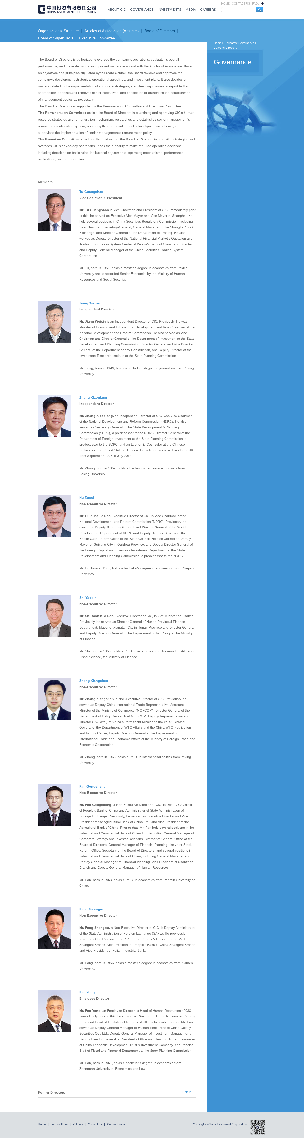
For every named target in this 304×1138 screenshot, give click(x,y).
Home (218, 43)
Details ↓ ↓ (189, 1092)
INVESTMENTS (169, 9)
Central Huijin (116, 1124)
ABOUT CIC (117, 9)
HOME (225, 3)
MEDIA (190, 9)
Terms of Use (59, 1124)
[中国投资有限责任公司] (67, 9)
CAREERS (208, 9)
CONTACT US (241, 3)
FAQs (256, 3)
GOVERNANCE (141, 9)
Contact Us (95, 1124)
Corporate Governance (239, 43)
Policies (78, 1124)
